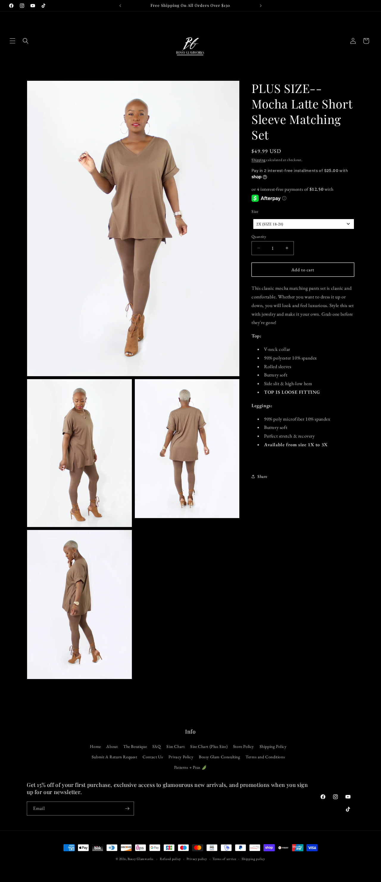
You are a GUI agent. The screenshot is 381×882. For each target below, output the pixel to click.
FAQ (156, 746)
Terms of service (224, 859)
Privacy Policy (180, 756)
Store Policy (243, 746)
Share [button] (262, 476)
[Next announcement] (260, 5)
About (112, 746)
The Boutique (135, 746)
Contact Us (153, 756)
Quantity (259, 236)
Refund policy (170, 859)
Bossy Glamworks (141, 859)
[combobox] (303, 223)
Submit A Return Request (114, 756)
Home (95, 746)
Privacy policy (197, 859)
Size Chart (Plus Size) (208, 746)
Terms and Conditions (265, 756)
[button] (12, 40)
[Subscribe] (127, 809)
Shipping (259, 159)
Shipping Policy (273, 746)
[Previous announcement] (120, 5)
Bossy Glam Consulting (219, 756)
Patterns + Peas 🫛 (190, 767)
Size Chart (175, 746)
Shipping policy (253, 859)
